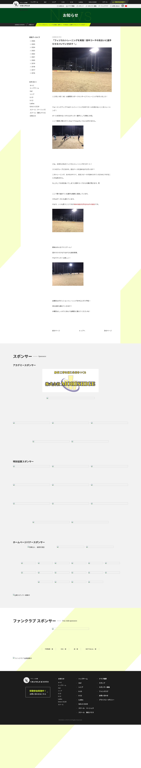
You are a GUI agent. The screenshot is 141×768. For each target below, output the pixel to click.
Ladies (81, 2)
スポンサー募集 (92, 6)
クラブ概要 (71, 6)
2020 (33, 60)
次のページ (108, 330)
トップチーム (34, 2)
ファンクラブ (104, 6)
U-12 (71, 2)
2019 (33, 63)
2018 (33, 67)
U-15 (63, 2)
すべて (32, 85)
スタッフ (81, 6)
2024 (33, 47)
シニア (54, 2)
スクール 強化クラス (86, 712)
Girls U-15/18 (92, 2)
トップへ (82, 330)
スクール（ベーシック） (38, 109)
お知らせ (61, 6)
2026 (33, 41)
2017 (33, 70)
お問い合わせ (116, 6)
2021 (33, 57)
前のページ (56, 330)
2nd (45, 2)
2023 (33, 51)
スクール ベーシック (86, 708)
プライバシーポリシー (106, 700)
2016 (33, 73)
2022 (33, 54)
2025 (33, 44)
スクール (104, 2)
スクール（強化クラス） (38, 113)
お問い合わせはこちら (37, 692)
